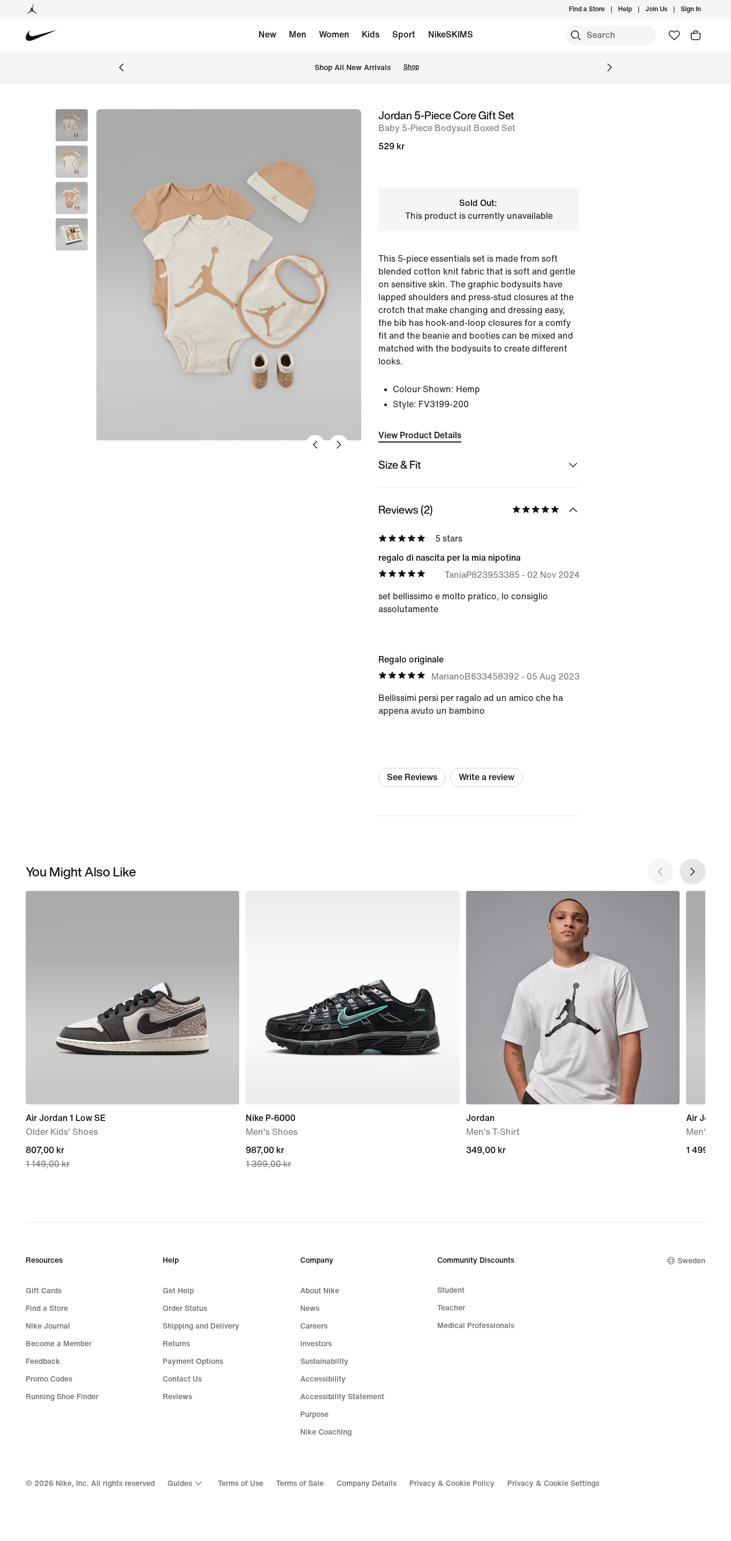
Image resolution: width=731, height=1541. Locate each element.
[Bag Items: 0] (695, 35)
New (267, 34)
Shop (411, 67)
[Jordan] (32, 9)
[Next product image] (338, 444)
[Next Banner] (609, 67)
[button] (72, 162)
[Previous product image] (315, 444)
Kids (370, 34)
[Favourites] (674, 35)
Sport (403, 34)
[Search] (575, 35)
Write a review (486, 777)
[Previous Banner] (121, 67)
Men (297, 34)
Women (334, 34)
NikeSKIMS (450, 34)
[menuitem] (635, 9)
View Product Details (419, 435)
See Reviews (412, 777)
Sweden (691, 1261)
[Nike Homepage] (41, 35)
